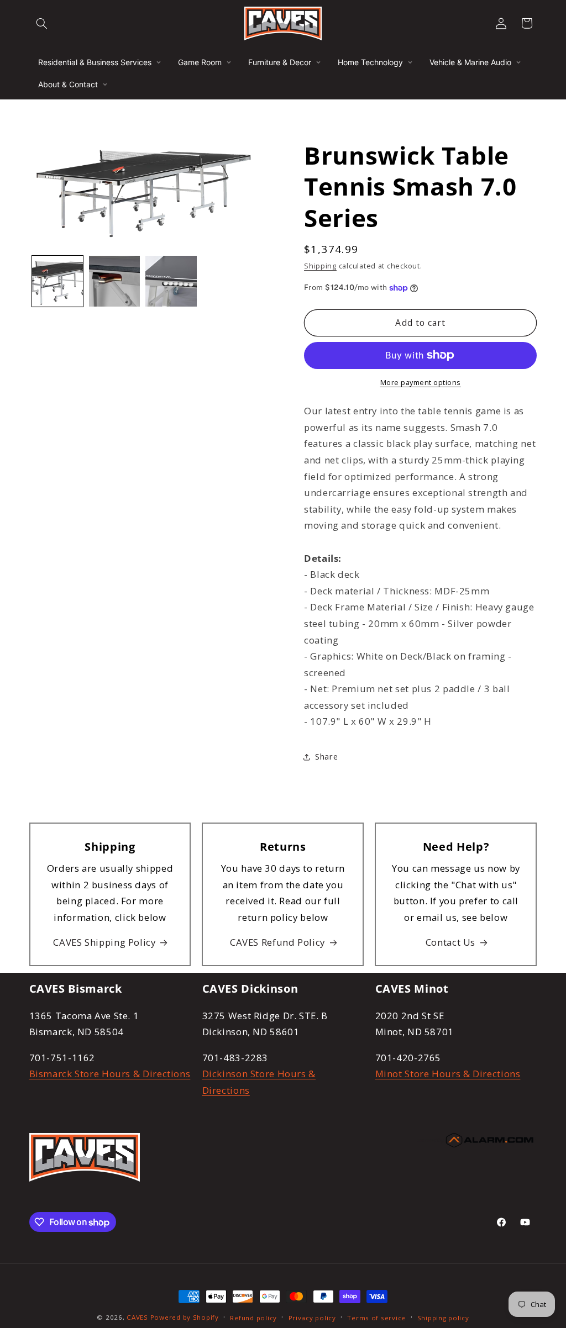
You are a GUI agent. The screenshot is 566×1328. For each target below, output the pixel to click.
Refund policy (253, 1318)
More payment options (421, 382)
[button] (42, 23)
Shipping (320, 266)
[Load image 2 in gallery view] (114, 281)
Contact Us (450, 942)
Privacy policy (312, 1318)
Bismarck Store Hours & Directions (110, 1073)
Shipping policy (443, 1318)
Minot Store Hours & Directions (448, 1073)
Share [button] (326, 756)
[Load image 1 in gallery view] (57, 281)
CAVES (137, 1317)
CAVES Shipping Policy (104, 942)
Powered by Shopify (184, 1317)
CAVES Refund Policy (277, 942)
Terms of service (376, 1318)
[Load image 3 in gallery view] (170, 281)
